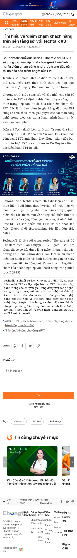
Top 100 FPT (67, 533)
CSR (65, 548)
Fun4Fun (49, 525)
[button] (72, 462)
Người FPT (33, 22)
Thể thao (48, 22)
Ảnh (56, 522)
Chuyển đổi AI (34, 522)
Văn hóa (41, 22)
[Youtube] (67, 501)
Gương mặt (41, 522)
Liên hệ (9, 501)
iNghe (66, 544)
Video (57, 517)
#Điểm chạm (55, 421)
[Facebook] (61, 501)
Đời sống (40, 530)
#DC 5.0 (36, 421)
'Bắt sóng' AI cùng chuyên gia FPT (25, 330)
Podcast (58, 527)
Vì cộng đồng (49, 532)
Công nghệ (24, 22)
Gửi (38, 395)
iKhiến (48, 520)
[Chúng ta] (12, 14)
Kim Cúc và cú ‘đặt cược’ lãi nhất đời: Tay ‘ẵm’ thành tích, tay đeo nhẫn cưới (31, 482)
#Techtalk (19, 421)
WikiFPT (58, 532)
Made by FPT (34, 530)
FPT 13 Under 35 (72, 22)
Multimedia (60, 22)
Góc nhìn (40, 539)
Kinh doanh (15, 22)
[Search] (72, 14)
